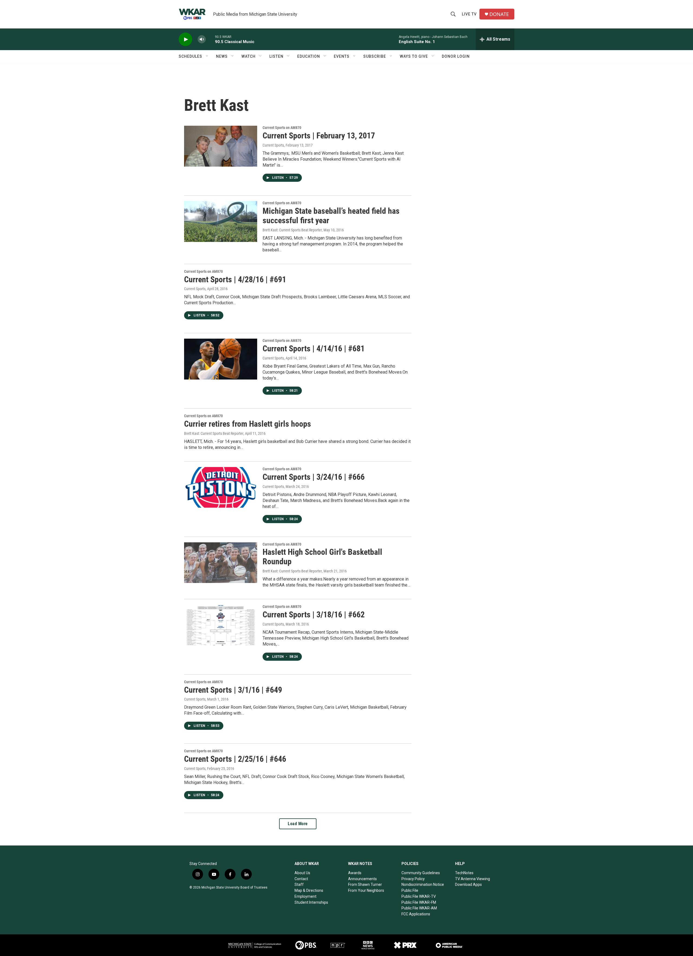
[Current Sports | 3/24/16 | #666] (220, 487)
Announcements (362, 879)
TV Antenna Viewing (472, 879)
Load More (298, 823)
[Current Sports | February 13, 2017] (220, 146)
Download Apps (468, 884)
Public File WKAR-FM (418, 902)
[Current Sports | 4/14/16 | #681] (220, 359)
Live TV (469, 14)
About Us (302, 873)
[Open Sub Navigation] (207, 56)
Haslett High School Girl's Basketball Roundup (322, 556)
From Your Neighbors (366, 890)
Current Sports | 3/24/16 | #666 (314, 477)
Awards (354, 873)
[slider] (210, 39)
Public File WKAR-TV (418, 896)
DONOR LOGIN (456, 56)
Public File (409, 890)
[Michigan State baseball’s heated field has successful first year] (220, 221)
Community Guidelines (420, 873)
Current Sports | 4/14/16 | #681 (314, 348)
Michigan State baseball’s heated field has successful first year (331, 215)
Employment (305, 896)
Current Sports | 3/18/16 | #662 (314, 614)
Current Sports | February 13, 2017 (319, 135)
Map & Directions (309, 890)
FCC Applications (415, 914)
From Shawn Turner (365, 884)
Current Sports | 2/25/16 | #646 (235, 759)
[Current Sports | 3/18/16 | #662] (220, 625)
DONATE (499, 14)
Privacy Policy (413, 879)
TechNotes (464, 873)
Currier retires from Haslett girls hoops (247, 424)
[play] (185, 39)
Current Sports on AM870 (282, 127)
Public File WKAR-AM (419, 908)
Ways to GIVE (414, 56)
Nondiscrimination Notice (422, 884)
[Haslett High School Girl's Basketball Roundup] (220, 562)
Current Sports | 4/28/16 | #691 (235, 279)
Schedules (190, 56)
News (222, 56)
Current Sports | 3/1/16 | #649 (233, 690)
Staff (299, 884)
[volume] (201, 39)
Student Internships (311, 902)
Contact (301, 879)
